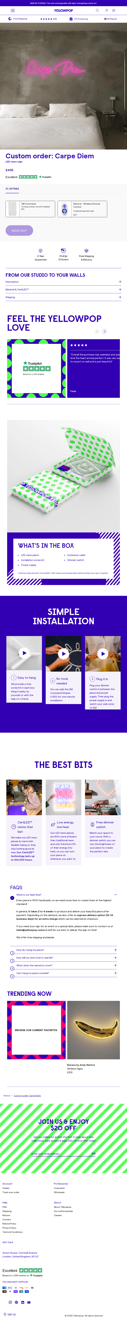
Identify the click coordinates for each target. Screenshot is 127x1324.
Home (7, 1095)
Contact (6, 1219)
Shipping (6, 1211)
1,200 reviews (38, 374)
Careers (58, 1215)
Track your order (10, 1192)
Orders (5, 1188)
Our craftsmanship (63, 1211)
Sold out (19, 230)
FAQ (4, 1207)
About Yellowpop (62, 1207)
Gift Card (7, 1242)
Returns (6, 1215)
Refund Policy (9, 1223)
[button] (12, 190)
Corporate (59, 1188)
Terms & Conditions (12, 1232)
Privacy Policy (9, 1227)
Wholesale (59, 1192)
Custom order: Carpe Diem (27, 1095)
